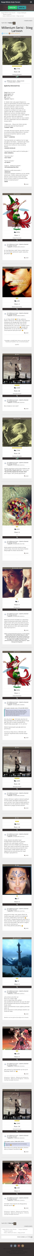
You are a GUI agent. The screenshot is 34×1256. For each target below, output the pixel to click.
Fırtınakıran (17, 194)
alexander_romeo (18, 568)
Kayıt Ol (22, 7)
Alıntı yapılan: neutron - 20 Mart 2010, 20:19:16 (14, 1141)
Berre (18, 354)
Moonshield (17, 267)
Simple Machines (19, 1248)
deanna (18, 485)
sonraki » (30, 20)
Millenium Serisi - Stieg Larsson (15, 81)
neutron (18, 1027)
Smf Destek (20, 1250)
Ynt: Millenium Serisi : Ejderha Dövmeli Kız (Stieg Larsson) (17, 245)
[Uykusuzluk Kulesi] (17, 76)
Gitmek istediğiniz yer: (22, 1236)
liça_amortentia (17, 938)
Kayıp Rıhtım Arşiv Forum (10, 2)
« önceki (26, 20)
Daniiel (15, 1252)
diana (18, 818)
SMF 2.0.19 (5, 1248)
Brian (26, 1252)
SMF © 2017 (12, 1248)
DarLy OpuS (18, 36)
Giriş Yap (12, 7)
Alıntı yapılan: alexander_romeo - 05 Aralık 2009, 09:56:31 (16, 708)
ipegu (18, 865)
